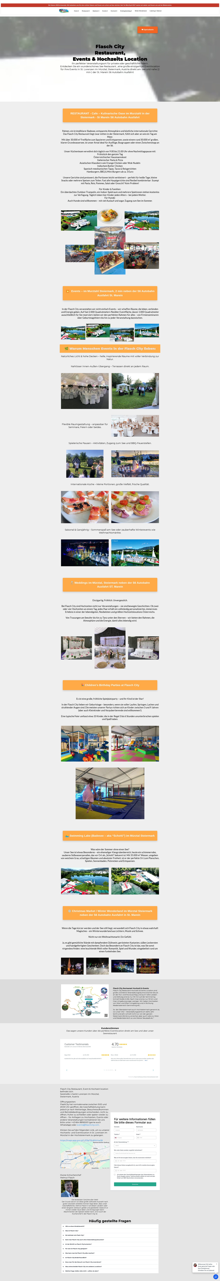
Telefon (117, 1134)
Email (138, 1134)
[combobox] (116, 1137)
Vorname (116, 1126)
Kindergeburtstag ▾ (126, 11)
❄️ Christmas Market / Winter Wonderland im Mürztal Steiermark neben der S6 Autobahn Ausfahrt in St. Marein (110, 912)
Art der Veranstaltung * (121, 1142)
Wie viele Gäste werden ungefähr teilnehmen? (128, 1150)
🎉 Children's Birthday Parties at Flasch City (110, 685)
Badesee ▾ (96, 11)
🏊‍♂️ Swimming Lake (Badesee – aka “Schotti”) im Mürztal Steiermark (110, 835)
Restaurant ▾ (86, 11)
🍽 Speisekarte (148, 30)
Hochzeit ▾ (114, 11)
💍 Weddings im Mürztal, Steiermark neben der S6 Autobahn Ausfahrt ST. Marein (110, 584)
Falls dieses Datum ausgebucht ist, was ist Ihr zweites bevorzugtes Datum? (134, 1166)
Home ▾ (76, 11)
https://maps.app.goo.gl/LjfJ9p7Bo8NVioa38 (81, 1140)
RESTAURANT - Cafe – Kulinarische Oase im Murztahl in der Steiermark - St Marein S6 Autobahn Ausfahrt (110, 115)
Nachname (139, 1126)
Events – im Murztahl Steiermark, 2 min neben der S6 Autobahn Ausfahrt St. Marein (110, 293)
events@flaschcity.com (88, 1125)
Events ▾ (105, 11)
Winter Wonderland (141, 11)
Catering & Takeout (155, 11)
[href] (85, 1155)
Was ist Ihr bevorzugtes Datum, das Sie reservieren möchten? (132, 1157)
